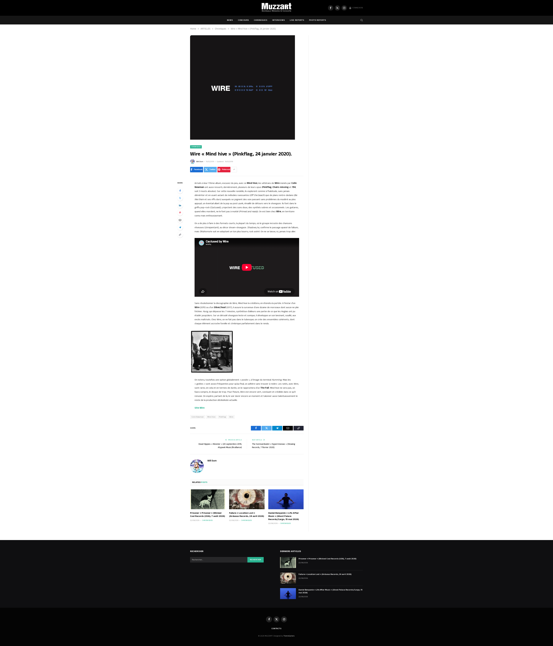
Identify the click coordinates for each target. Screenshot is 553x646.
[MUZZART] (276, 8)
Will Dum (199, 161)
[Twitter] (180, 198)
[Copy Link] (180, 235)
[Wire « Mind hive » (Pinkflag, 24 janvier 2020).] (242, 139)
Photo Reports (317, 20)
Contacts (276, 628)
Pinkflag (222, 417)
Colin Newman (198, 417)
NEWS (230, 20)
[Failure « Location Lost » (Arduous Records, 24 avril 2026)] (246, 499)
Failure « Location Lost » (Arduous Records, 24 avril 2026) (246, 515)
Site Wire (199, 408)
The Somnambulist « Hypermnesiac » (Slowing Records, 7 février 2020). (273, 446)
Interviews (278, 20)
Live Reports (297, 20)
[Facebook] (180, 190)
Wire (231, 417)
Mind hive (211, 417)
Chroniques (260, 20)
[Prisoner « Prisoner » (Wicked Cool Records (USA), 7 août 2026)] (207, 499)
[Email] (180, 220)
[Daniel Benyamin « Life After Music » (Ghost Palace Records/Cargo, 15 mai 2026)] (286, 499)
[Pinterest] (180, 213)
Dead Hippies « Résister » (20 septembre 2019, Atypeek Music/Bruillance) (220, 446)
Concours (243, 20)
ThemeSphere (288, 636)
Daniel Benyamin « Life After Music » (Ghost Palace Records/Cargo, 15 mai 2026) (283, 516)
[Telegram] (180, 227)
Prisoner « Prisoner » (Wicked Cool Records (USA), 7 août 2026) (207, 515)
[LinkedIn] (180, 205)
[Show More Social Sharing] (234, 169)
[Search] (361, 20)
